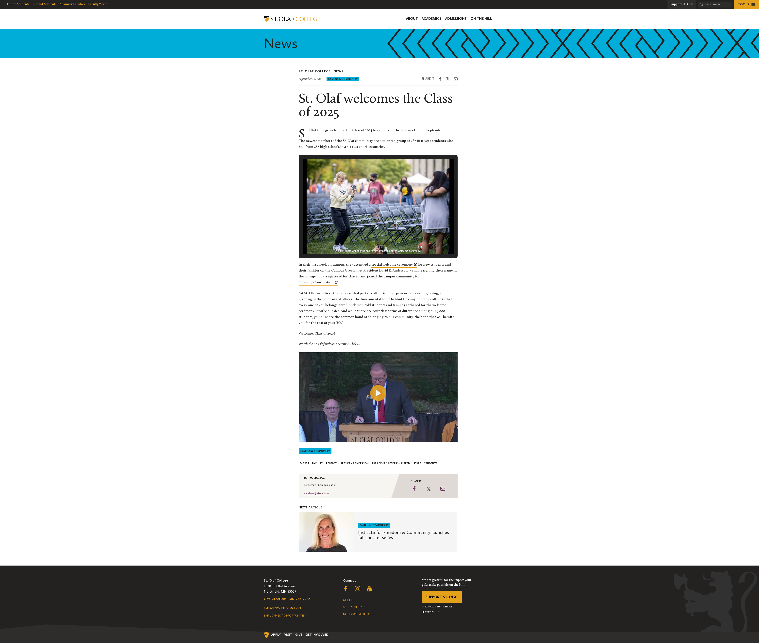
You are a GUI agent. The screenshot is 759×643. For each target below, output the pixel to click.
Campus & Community (343, 78)
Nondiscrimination (358, 614)
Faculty (317, 463)
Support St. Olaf (442, 597)
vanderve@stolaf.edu (316, 493)
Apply (276, 634)
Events (304, 463)
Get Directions (275, 599)
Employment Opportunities (285, 615)
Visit (288, 634)
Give (298, 634)
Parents (331, 463)
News (339, 71)
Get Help (349, 600)
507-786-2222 (299, 599)
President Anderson (355, 463)
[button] (369, 242)
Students (430, 463)
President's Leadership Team (391, 463)
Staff (417, 463)
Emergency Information (282, 608)
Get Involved (317, 634)
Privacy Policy (430, 612)
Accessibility (352, 607)
